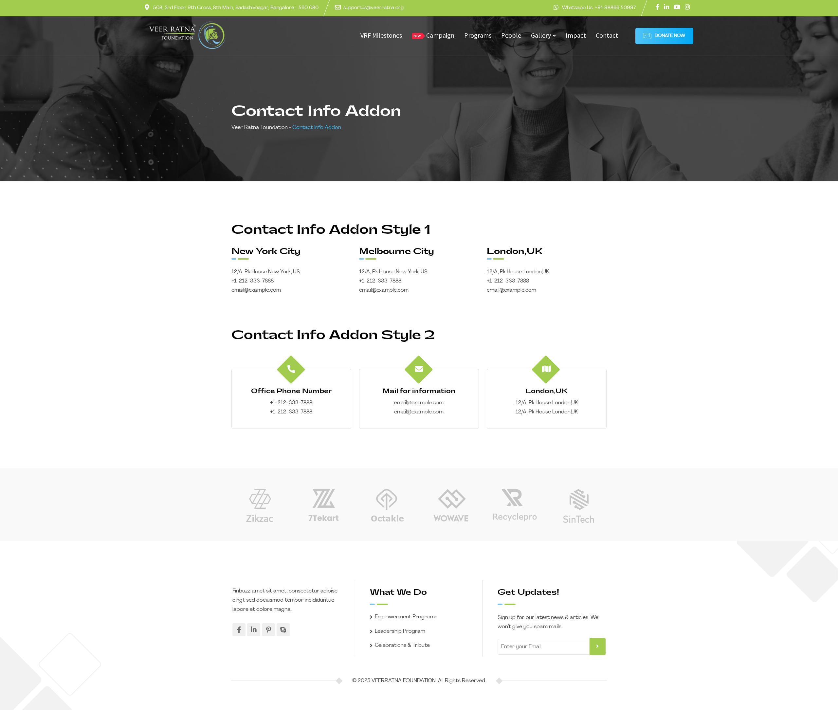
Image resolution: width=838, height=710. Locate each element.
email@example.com (256, 290)
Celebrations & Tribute (402, 645)
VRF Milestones (381, 35)
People (511, 35)
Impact (576, 35)
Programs (477, 35)
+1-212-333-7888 (252, 281)
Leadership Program (400, 631)
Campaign (439, 35)
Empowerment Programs (406, 617)
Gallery (541, 35)
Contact (607, 35)
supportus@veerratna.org (373, 8)
